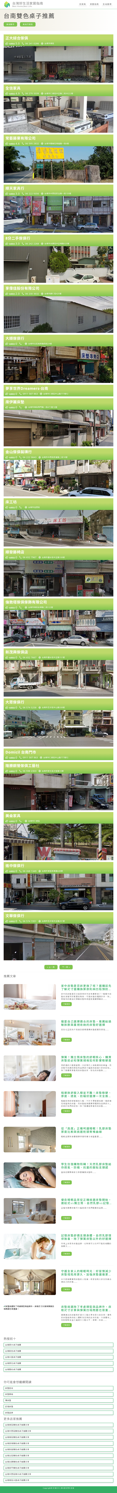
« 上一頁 (51, 967)
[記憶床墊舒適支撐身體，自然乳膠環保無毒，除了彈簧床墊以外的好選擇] (58, 1246)
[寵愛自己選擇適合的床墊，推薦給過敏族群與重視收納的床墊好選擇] (58, 1032)
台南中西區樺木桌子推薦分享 (18, 1474)
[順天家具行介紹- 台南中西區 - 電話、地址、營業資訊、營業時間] (58, 190)
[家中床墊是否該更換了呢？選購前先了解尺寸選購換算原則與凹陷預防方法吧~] (58, 997)
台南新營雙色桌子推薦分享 (17, 1449)
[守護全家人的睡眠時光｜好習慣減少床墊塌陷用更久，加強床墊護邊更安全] (58, 1282)
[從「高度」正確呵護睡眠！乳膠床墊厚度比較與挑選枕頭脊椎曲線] (58, 1139)
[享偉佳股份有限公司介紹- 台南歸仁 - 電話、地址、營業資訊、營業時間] (58, 290)
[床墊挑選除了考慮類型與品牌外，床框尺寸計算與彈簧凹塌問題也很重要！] (58, 1318)
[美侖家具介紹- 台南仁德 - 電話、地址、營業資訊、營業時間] (58, 818)
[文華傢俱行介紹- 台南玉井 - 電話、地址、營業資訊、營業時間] (58, 918)
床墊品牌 (9, 1412)
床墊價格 (9, 1394)
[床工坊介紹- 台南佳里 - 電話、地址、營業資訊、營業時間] (58, 504)
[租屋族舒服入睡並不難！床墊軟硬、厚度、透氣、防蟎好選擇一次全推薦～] (58, 1104)
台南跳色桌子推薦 (13, 1351)
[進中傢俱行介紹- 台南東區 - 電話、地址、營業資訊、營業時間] (58, 868)
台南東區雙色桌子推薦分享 (17, 1425)
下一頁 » (66, 967)
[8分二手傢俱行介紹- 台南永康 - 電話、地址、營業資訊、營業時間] (58, 240)
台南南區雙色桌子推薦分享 (17, 1437)
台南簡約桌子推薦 (13, 1369)
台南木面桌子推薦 (13, 1357)
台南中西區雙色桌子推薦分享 (18, 1431)
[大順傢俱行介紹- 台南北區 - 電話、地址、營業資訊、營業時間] (58, 340)
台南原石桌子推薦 (13, 1363)
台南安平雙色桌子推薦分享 (17, 1468)
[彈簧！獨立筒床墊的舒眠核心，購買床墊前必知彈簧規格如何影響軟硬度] (58, 1068)
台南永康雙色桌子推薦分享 (17, 1462)
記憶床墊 (9, 1406)
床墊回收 (9, 1388)
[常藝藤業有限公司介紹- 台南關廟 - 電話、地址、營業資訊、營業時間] (58, 140)
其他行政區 (28, 24)
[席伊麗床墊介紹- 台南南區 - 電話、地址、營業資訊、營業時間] (58, 404)
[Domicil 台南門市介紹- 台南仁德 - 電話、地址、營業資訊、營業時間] (58, 754)
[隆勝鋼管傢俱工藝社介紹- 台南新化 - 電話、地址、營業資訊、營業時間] (58, 768)
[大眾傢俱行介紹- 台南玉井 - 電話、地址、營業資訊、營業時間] (58, 704)
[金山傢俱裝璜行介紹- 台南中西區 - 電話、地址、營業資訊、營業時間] (58, 454)
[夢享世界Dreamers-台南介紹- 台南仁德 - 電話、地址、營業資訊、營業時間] (58, 390)
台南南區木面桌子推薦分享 (17, 1480)
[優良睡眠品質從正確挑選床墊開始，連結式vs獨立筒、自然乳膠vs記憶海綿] (58, 1211)
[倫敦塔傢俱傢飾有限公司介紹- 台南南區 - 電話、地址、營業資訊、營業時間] (58, 604)
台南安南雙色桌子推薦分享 (17, 1443)
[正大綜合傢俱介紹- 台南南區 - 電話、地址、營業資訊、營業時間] (58, 40)
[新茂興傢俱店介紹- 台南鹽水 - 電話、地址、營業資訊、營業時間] (58, 654)
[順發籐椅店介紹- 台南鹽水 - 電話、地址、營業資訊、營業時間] (58, 554)
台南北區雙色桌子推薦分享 (17, 1455)
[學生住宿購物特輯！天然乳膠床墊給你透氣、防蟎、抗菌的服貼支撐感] (58, 1175)
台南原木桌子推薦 (13, 1345)
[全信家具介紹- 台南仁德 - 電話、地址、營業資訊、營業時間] (58, 90)
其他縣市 (10, 24)
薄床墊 (8, 1400)
